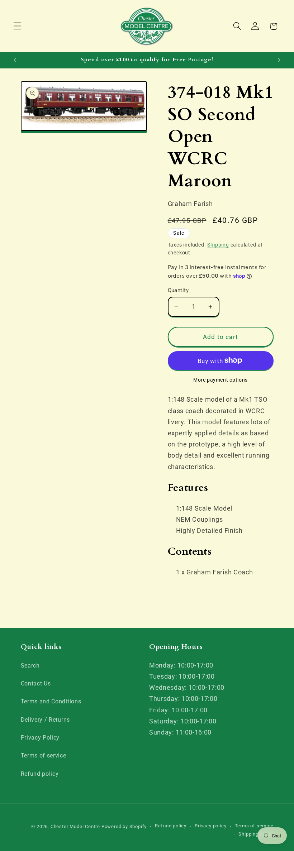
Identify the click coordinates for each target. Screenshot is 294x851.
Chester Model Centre (75, 826)
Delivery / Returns (45, 719)
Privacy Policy (40, 737)
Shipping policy (255, 834)
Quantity (178, 290)
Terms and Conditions (51, 701)
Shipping (218, 245)
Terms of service (43, 755)
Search (30, 665)
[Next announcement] (279, 60)
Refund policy (40, 773)
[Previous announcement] (15, 60)
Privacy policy (210, 825)
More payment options (220, 380)
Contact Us (36, 683)
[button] (17, 26)
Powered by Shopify (124, 826)
